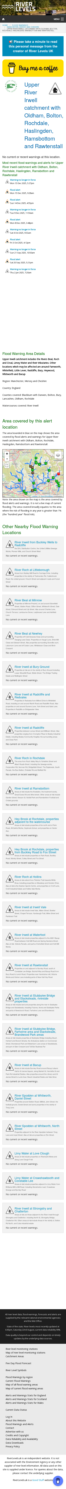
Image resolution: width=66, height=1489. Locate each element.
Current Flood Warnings (18, 1380)
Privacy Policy (13, 1446)
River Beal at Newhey (28, 633)
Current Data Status (16, 1409)
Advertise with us (15, 1431)
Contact (10, 1427)
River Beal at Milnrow (28, 600)
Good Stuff (38, 1480)
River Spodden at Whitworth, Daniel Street (33, 1096)
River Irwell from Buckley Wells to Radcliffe (36, 543)
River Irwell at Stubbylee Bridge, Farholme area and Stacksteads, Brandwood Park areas (35, 1031)
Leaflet (34, 496)
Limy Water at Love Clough (32, 1153)
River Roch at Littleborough (32, 570)
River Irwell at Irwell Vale (30, 907)
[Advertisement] (33, 314)
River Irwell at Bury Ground (32, 666)
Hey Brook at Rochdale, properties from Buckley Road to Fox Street (37, 850)
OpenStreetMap (47, 496)
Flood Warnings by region (19, 1377)
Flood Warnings (20, 25)
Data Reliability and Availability (22, 1439)
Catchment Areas (15, 1356)
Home (5, 25)
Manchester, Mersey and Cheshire (23, 27)
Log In (9, 1416)
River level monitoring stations (22, 1348)
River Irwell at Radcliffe (29, 727)
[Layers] (58, 454)
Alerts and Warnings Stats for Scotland (26, 1399)
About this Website (16, 1420)
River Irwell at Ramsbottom (32, 788)
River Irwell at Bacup (28, 1065)
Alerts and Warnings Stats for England (26, 1395)
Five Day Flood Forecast (18, 1363)
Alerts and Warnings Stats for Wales (25, 1402)
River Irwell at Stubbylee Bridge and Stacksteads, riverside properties (35, 998)
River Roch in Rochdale (30, 758)
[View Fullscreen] (6, 465)
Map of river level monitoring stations (25, 1352)
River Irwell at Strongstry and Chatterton (33, 1209)
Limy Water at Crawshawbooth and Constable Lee (37, 1179)
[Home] (25, 19)
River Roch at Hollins (28, 876)
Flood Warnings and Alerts (19, 1424)
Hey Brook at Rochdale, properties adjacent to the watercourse (37, 820)
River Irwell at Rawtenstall (31, 965)
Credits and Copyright (17, 1435)
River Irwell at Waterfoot (30, 934)
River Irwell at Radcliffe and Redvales (32, 695)
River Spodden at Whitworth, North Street (37, 1127)
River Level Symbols (16, 1370)
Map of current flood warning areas (24, 1388)
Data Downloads (15, 1442)
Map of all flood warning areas (22, 1384)
